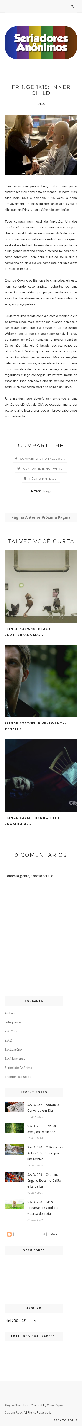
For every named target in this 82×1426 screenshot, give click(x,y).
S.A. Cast (11, 1031)
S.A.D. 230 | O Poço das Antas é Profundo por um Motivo (45, 1153)
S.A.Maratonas (15, 1058)
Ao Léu (10, 1013)
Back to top (64, 1420)
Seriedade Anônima (18, 1067)
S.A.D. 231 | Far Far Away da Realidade (41, 1129)
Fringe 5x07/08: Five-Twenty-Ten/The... (36, 726)
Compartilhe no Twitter (43, 468)
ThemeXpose (56, 1405)
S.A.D (8, 1040)
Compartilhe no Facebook (42, 458)
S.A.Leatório (13, 1049)
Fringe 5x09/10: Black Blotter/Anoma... (28, 632)
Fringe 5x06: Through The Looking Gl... (32, 821)
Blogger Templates (17, 1405)
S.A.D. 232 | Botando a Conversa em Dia (44, 1107)
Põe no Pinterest (43, 478)
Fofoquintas (13, 1022)
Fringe (47, 491)
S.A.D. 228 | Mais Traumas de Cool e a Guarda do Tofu (42, 1208)
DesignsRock (13, 1412)
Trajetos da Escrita (18, 1077)
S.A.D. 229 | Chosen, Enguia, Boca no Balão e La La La (44, 1180)
